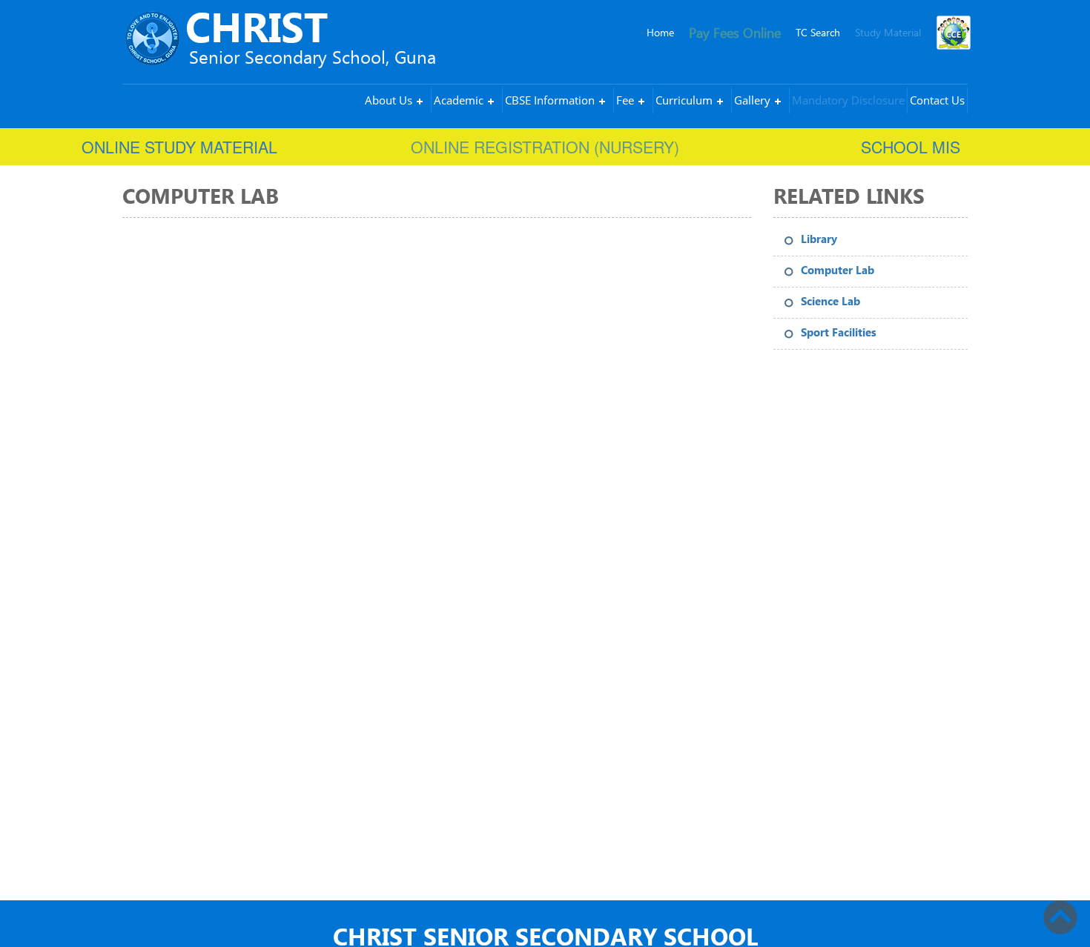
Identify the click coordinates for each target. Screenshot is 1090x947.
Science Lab (830, 301)
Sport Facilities (838, 332)
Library (819, 239)
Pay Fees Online (735, 32)
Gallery (752, 100)
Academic (458, 100)
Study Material (888, 32)
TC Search (818, 32)
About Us (388, 100)
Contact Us (937, 100)
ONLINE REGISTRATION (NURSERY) (545, 147)
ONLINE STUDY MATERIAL (179, 147)
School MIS (910, 147)
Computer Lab (837, 270)
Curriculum (684, 100)
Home (660, 32)
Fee (625, 100)
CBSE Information (550, 100)
